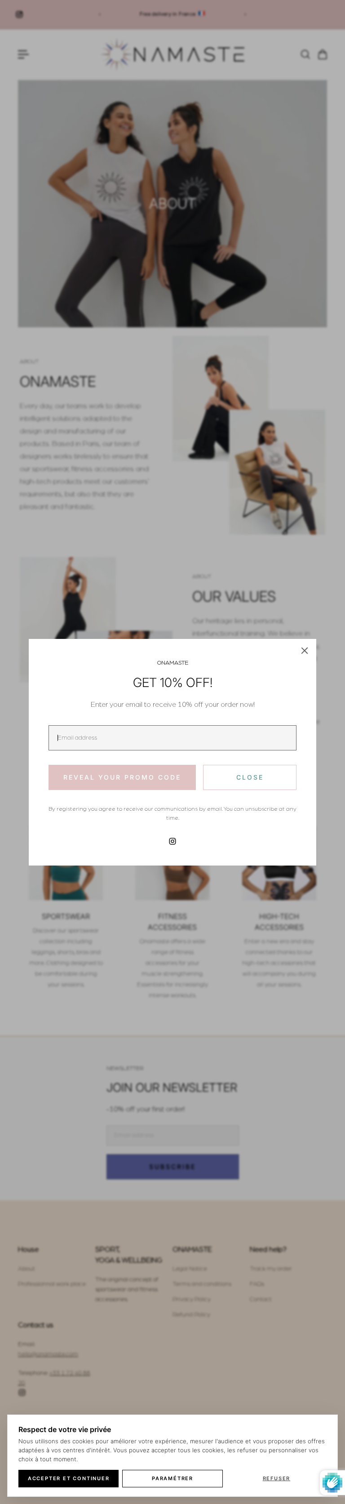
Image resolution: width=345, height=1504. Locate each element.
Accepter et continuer (69, 1478)
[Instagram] (172, 841)
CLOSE (250, 777)
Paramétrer (172, 1478)
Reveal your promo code (122, 777)
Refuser (277, 1478)
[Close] (304, 651)
